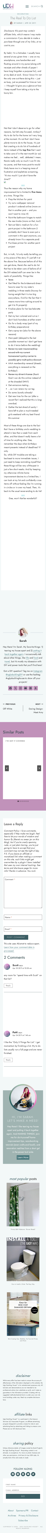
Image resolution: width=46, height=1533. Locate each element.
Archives (12, 1515)
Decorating (23, 14)
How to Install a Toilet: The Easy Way (23, 1284)
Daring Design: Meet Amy (36, 708)
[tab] (18, 801)
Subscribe (23, 1520)
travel (7, 661)
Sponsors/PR (22, 1510)
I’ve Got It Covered (15, 741)
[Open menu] (27, 6)
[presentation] (23, 1204)
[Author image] (11, 23)
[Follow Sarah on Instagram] (20, 688)
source (23, 185)
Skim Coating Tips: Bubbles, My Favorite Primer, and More (23, 1340)
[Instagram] (18, 1474)
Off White (9, 706)
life (27, 657)
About (10, 1510)
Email (8, 929)
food (36, 657)
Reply (8, 985)
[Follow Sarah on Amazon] (35, 688)
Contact (34, 1510)
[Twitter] (33, 1474)
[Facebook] (13, 1474)
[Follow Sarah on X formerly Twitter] (15, 688)
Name (8, 917)
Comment (10, 879)
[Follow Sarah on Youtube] (25, 688)
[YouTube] (28, 1474)
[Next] (39, 768)
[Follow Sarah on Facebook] (10, 688)
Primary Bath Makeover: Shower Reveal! (23, 1229)
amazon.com (36, 1426)
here (4, 1400)
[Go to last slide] (7, 768)
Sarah (20, 23)
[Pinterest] (23, 1474)
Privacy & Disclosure (28, 1515)
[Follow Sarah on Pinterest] (30, 688)
